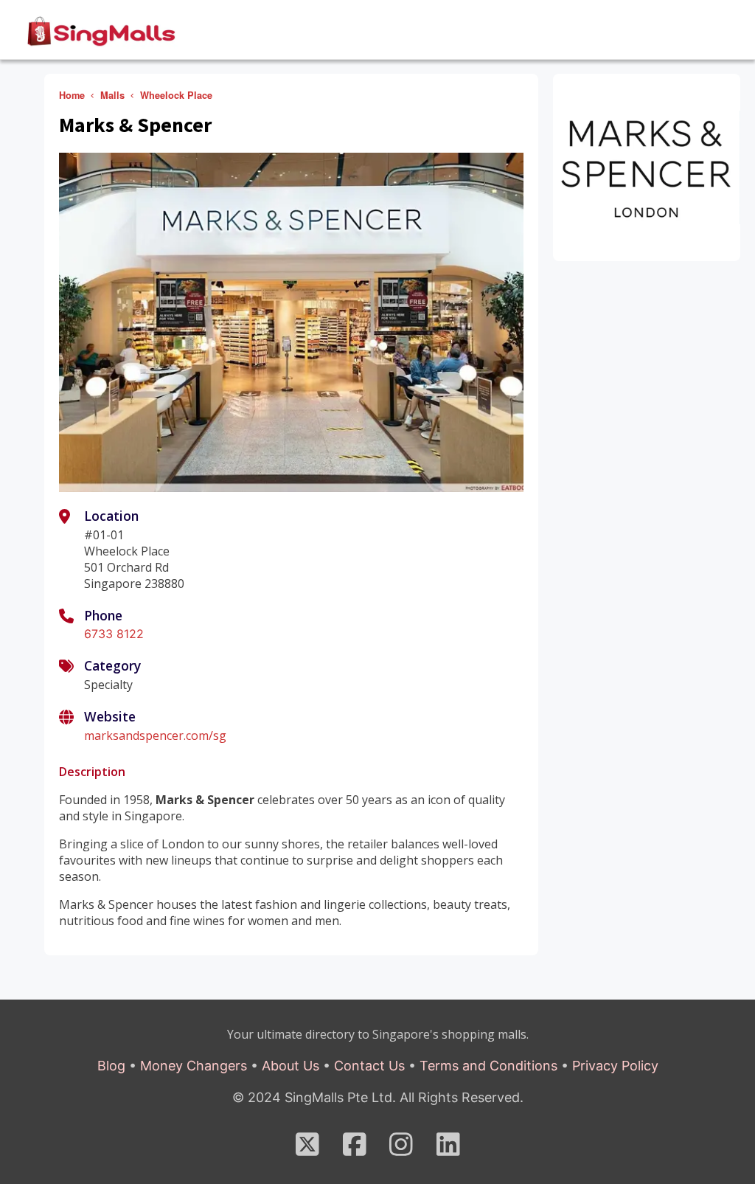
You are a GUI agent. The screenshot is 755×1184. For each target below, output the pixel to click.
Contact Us (369, 1065)
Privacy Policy (615, 1065)
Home (72, 95)
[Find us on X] (307, 1149)
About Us (290, 1065)
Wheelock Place (176, 95)
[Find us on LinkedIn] (448, 1149)
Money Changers (193, 1065)
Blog (111, 1065)
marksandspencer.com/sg (155, 735)
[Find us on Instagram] (401, 1149)
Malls (112, 95)
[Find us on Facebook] (354, 1149)
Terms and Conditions (488, 1065)
